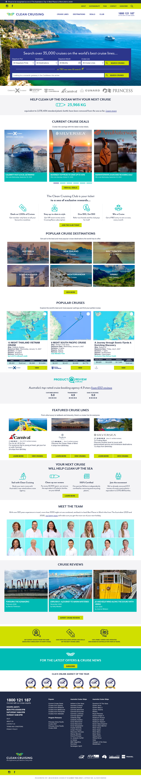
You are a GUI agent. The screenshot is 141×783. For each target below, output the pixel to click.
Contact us (11, 724)
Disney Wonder (75, 734)
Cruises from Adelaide (56, 713)
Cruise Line (86, 59)
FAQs (105, 6)
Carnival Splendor (76, 715)
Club (102, 14)
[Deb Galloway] (34, 547)
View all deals (70, 188)
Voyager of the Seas (100, 742)
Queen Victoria (98, 709)
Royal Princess (98, 713)
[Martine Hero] (125, 547)
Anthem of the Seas (77, 703)
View (37, 368)
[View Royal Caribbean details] (51, 90)
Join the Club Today (70, 225)
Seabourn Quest (98, 720)
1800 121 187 (126, 13)
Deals (92, 14)
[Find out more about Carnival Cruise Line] (20, 436)
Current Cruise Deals (55, 703)
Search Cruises (117, 63)
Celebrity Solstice (76, 720)
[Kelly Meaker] (107, 547)
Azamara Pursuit (76, 707)
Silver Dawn (97, 730)
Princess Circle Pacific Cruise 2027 (56, 723)
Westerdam (96, 744)
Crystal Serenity (76, 728)
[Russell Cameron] (34, 528)
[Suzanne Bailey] (52, 528)
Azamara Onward (76, 705)
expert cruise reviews (70, 618)
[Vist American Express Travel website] (127, 757)
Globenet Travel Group (76, 778)
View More (70, 292)
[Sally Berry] (125, 528)
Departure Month (64, 59)
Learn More (18, 456)
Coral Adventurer (76, 722)
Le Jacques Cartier (77, 738)
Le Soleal (73, 740)
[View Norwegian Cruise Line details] (35, 90)
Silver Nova (96, 734)
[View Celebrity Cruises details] (17, 90)
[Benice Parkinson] (89, 547)
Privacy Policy (12, 729)
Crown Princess (75, 730)
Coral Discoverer (76, 724)
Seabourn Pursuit (99, 717)
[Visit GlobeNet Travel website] (104, 757)
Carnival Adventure (77, 709)
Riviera (95, 711)
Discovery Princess (77, 732)
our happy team (52, 515)
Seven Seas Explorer (100, 724)
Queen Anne (97, 705)
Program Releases (55, 718)
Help (8, 719)
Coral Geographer (76, 726)
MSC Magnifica (75, 742)
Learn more (70, 496)
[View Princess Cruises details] (118, 90)
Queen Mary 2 (97, 707)
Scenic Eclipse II (98, 715)
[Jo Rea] (107, 528)
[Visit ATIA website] (93, 757)
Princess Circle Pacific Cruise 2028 (56, 727)
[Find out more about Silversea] (105, 435)
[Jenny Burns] (70, 528)
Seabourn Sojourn (99, 722)
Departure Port (17, 59)
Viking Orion (97, 736)
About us (10, 721)
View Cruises (37, 456)
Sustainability (94, 6)
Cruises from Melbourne (56, 709)
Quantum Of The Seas (100, 703)
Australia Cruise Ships (78, 699)
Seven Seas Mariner (100, 726)
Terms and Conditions (15, 726)
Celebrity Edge (75, 717)
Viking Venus (97, 738)
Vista (94, 740)
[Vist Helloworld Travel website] (114, 757)
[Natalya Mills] (52, 547)
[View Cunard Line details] (90, 90)
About (83, 6)
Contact (113, 6)
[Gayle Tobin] (16, 528)
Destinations (79, 14)
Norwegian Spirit (76, 746)
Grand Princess (75, 736)
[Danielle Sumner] (89, 528)
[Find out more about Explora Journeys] (62, 436)
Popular (51, 699)
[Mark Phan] (70, 547)
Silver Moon (97, 732)
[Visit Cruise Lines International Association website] (82, 757)
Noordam (73, 744)
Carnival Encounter (77, 711)
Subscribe (124, 6)
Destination (39, 59)
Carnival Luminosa (76, 713)
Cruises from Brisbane (56, 707)
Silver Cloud (97, 728)
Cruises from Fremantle (56, 711)
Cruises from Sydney (55, 705)
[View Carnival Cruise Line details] (69, 90)
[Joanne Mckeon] (16, 547)
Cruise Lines (63, 14)
